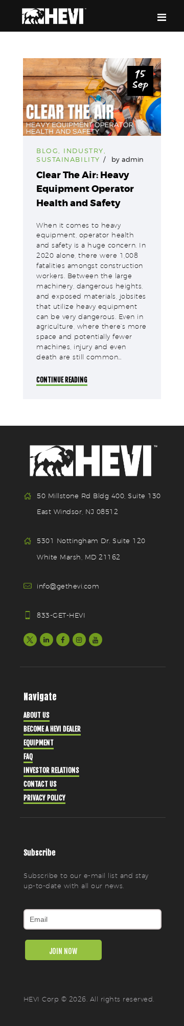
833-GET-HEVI (61, 615)
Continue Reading (61, 380)
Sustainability (68, 159)
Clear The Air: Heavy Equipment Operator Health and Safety (85, 189)
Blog (47, 150)
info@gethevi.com (68, 586)
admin (133, 159)
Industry (83, 150)
